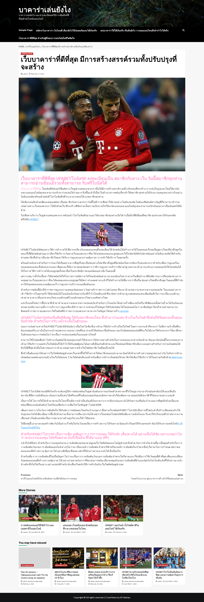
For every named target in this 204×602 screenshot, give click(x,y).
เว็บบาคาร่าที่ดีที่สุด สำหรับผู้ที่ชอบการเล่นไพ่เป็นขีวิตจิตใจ (47, 38)
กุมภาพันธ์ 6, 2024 (171, 581)
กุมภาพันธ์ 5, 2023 (79, 532)
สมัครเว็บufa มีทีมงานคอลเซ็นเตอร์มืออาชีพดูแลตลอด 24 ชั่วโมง (67, 575)
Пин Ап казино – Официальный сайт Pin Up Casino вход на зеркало (34, 575)
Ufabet (91, 565)
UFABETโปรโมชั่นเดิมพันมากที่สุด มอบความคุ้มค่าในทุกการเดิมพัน (169, 575)
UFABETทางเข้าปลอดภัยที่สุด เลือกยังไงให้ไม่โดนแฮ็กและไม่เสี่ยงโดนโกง (135, 575)
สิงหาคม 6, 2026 (28, 584)
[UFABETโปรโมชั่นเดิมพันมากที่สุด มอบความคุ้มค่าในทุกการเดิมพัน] (169, 558)
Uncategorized (27, 565)
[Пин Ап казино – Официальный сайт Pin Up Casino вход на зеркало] (34, 558)
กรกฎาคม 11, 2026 (63, 584)
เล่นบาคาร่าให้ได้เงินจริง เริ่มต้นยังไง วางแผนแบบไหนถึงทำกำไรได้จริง (134, 30)
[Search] (183, 30)
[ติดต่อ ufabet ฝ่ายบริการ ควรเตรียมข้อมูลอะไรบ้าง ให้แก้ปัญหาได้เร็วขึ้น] (102, 558)
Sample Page (26, 30)
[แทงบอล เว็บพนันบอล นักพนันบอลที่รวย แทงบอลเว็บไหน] (81, 508)
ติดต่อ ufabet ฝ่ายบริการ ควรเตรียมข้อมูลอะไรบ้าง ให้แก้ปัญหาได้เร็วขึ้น (101, 575)
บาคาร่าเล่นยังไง (45, 10)
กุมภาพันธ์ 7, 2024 (130, 584)
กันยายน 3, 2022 (121, 532)
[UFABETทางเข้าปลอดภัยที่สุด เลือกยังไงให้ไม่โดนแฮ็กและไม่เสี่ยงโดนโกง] (136, 558)
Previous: (49, 477)
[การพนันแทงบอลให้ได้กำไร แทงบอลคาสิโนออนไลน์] (39, 508)
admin (25, 74)
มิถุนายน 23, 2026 (96, 584)
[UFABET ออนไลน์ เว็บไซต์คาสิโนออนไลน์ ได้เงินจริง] (123, 508)
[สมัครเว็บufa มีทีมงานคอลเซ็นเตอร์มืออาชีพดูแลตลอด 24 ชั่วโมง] (68, 558)
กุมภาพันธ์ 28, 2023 (37, 532)
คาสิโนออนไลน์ (27, 54)
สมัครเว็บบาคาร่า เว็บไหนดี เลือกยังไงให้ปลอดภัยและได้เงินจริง (66, 30)
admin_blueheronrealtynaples (33, 581)
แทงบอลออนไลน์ (61, 565)
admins (25, 532)
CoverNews (111, 597)
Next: (157, 477)
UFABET (34, 219)
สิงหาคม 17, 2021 (37, 74)
